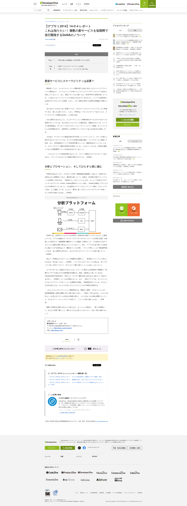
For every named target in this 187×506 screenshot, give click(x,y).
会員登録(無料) (62, 356)
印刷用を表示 (51, 365)
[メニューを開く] (35, 4)
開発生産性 (83, 10)
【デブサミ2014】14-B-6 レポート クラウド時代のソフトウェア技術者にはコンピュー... (76, 382)
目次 (76, 54)
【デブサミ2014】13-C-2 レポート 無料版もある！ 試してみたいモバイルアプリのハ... (76, 379)
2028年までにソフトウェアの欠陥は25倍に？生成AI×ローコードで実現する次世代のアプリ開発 (128, 53)
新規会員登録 (128, 120)
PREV (67, 339)
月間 (135, 30)
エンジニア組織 (122, 10)
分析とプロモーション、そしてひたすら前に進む (73, 69)
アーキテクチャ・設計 (70, 10)
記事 (71, 4)
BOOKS (86, 4)
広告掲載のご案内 (134, 448)
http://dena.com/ (57, 330)
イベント (78, 4)
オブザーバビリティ (107, 10)
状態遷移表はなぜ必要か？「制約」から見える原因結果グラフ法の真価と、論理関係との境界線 (129, 48)
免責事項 (101, 492)
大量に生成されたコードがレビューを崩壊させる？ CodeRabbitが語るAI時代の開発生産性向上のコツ (128, 72)
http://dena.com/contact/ (63, 328)
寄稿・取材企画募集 (119, 448)
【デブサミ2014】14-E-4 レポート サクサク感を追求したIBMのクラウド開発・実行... (76, 377)
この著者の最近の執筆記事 (67, 413)
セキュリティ (94, 10)
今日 (120, 30)
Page (50, 60)
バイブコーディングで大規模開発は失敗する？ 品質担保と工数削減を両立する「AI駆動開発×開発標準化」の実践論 (129, 41)
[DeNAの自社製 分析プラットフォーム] (76, 216)
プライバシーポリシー (130, 492)
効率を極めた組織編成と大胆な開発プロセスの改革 (74, 60)
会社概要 (108, 492)
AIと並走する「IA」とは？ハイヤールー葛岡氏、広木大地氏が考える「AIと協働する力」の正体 (129, 84)
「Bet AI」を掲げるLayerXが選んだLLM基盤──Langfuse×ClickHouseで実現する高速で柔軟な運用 (128, 60)
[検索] (48, 10)
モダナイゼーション (136, 10)
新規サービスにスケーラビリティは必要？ (71, 66)
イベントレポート (50, 45)
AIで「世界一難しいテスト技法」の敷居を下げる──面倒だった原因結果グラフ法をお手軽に (129, 79)
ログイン (59, 358)
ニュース (64, 4)
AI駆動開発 (56, 10)
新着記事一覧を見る (127, 187)
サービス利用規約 (117, 492)
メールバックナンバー (129, 115)
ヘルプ (76, 492)
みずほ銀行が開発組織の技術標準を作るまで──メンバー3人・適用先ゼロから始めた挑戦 (128, 35)
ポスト (97, 45)
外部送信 (140, 492)
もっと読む (51, 384)
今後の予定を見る (128, 220)
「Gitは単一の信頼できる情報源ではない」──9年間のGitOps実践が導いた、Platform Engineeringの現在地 (129, 90)
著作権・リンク (84, 492)
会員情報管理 (93, 492)
